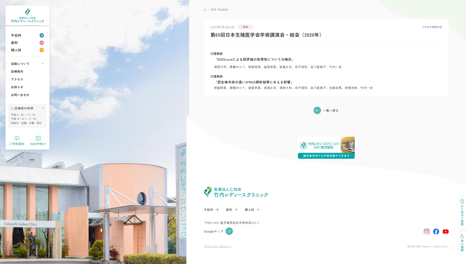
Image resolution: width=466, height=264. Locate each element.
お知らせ (17, 87)
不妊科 (16, 35)
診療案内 (17, 71)
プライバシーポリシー (217, 246)
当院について (20, 63)
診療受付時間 (24, 108)
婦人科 (16, 49)
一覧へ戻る (331, 110)
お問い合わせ (20, 95)
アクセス (17, 79)
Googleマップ (213, 231)
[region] (27, 88)
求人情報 (462, 245)
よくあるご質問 (462, 215)
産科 (14, 42)
